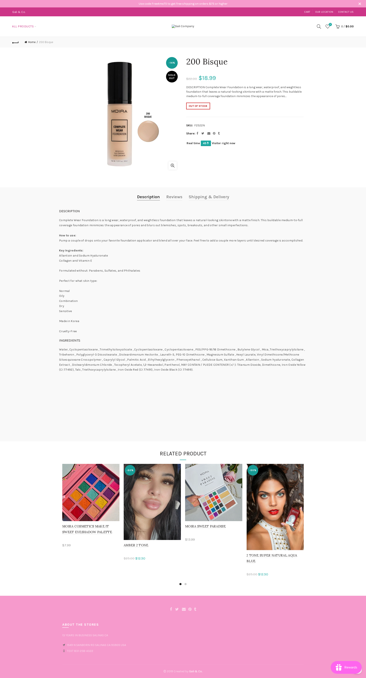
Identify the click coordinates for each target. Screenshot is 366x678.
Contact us (346, 11)
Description (148, 196)
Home (32, 42)
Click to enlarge (173, 166)
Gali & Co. (195, 671)
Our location (324, 11)
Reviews (174, 196)
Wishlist (330, 24)
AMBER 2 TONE (136, 545)
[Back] (15, 42)
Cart (307, 11)
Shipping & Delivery (209, 196)
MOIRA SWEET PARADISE (205, 526)
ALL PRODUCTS (23, 26)
